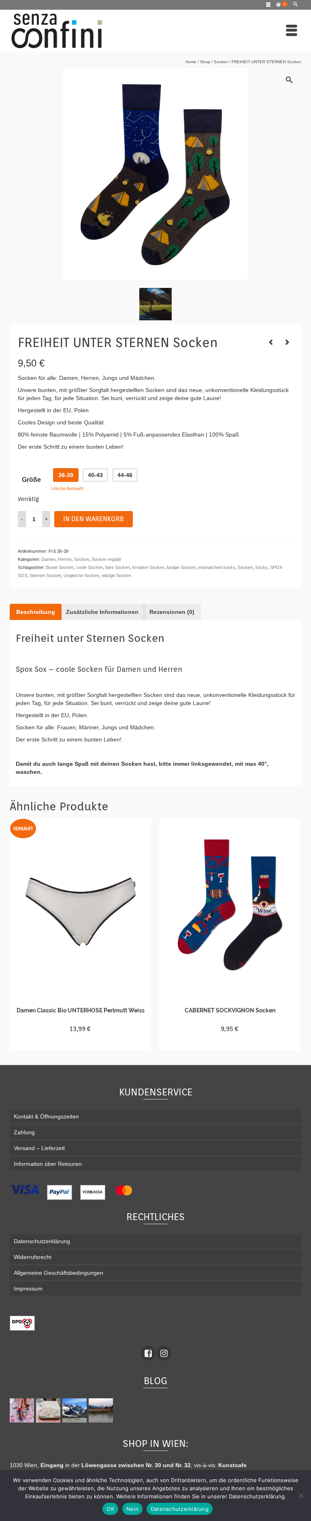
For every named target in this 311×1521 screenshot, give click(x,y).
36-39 (65, 475)
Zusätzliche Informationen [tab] (102, 612)
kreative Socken (148, 567)
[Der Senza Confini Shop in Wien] (49, 1410)
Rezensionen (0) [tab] (171, 612)
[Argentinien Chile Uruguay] (75, 1410)
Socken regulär (106, 559)
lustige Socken (181, 567)
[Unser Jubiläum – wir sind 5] (23, 1410)
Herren (65, 559)
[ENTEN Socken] (271, 342)
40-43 (95, 475)
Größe (31, 479)
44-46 (124, 475)
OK (110, 1509)
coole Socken (89, 567)
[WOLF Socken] (287, 342)
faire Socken (117, 567)
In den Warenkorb (93, 519)
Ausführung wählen (80, 1043)
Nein (132, 1509)
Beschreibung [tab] (35, 612)
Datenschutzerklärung (180, 1509)
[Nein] (301, 1495)
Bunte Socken (60, 567)
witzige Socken (116, 575)
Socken (81, 559)
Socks (261, 567)
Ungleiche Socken (81, 575)
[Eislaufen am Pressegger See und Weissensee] (102, 1410)
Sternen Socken (45, 575)
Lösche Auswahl (67, 488)
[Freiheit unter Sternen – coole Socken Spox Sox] (155, 304)
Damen (48, 559)
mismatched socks (216, 567)
